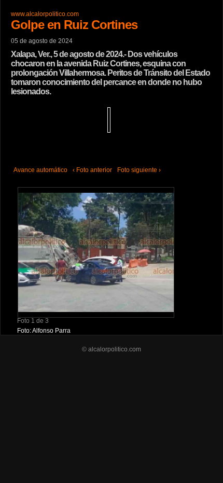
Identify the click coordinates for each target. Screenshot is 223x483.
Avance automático (40, 170)
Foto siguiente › (139, 170)
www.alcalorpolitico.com (45, 14)
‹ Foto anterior (92, 170)
